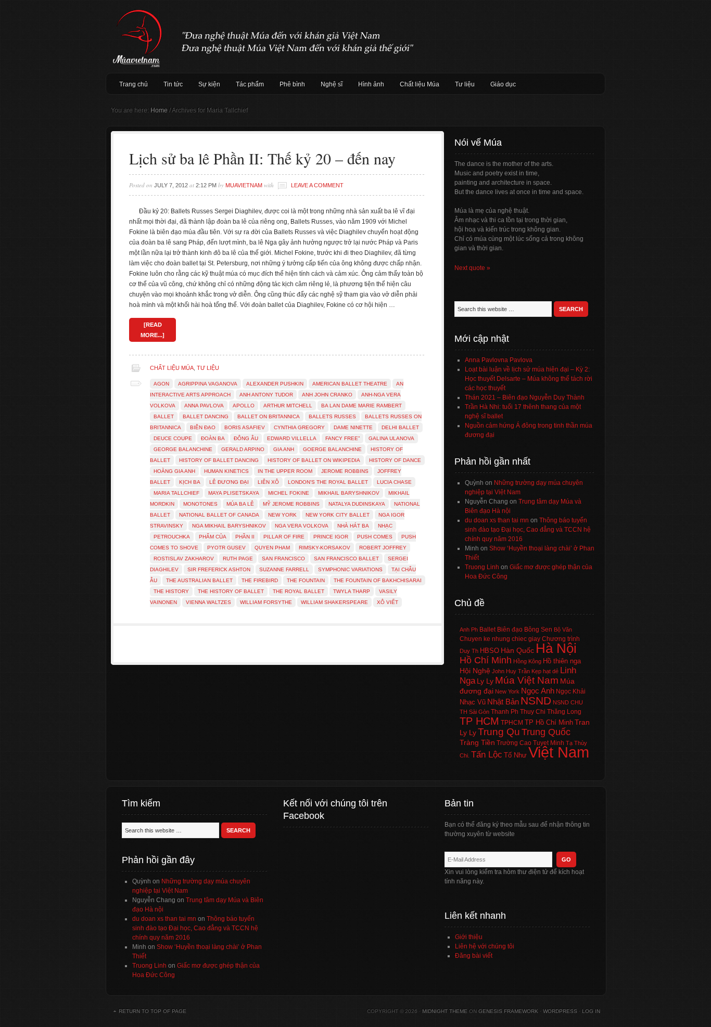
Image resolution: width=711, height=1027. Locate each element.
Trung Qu (499, 731)
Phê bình (292, 84)
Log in (591, 1011)
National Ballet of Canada (219, 515)
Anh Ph (469, 629)
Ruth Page (238, 558)
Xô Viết (387, 602)
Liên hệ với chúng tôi (484, 946)
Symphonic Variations (350, 569)
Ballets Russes (332, 416)
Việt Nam (558, 752)
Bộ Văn (563, 629)
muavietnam (243, 185)
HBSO (489, 650)
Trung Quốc (546, 732)
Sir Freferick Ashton (218, 569)
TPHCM (512, 722)
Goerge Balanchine (332, 449)
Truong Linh (482, 567)
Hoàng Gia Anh (174, 471)
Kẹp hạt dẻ (544, 671)
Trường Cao (514, 743)
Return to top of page (152, 1011)
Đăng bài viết (473, 955)
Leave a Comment (317, 185)
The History (171, 591)
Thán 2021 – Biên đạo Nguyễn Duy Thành (525, 397)
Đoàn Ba (213, 438)
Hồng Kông (527, 661)
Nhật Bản (503, 702)
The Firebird (260, 580)
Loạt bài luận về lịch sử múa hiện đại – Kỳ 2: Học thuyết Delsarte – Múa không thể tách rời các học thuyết (528, 379)
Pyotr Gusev (226, 547)
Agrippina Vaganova (207, 384)
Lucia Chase (394, 482)
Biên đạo (202, 427)
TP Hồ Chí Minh (549, 722)
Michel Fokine (288, 493)
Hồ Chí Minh (486, 659)
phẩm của (212, 537)
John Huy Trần (511, 671)
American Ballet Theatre (349, 384)
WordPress (560, 1011)
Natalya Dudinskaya (356, 504)
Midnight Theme (444, 1011)
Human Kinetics (226, 471)
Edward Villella (291, 438)
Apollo (244, 405)
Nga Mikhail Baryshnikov (229, 526)
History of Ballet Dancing (219, 460)
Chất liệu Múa (419, 84)
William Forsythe (266, 602)
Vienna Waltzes (208, 602)
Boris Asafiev (244, 427)
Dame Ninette (353, 427)
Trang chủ (133, 84)
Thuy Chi (532, 711)
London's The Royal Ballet (328, 482)
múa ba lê (240, 504)
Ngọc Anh (537, 690)
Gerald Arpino (242, 449)
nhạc (385, 526)
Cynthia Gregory (299, 427)
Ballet (164, 416)
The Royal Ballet (298, 591)
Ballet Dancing (205, 416)
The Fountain (306, 580)
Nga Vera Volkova (301, 526)
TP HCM (479, 721)
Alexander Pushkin (274, 384)
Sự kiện (209, 84)
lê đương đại (229, 482)
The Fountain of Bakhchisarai (378, 580)
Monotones (200, 504)
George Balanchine (183, 449)
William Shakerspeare (334, 602)
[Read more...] (152, 330)
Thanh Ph (504, 711)
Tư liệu (465, 84)
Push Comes (374, 537)
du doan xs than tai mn (497, 520)
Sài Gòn (479, 712)
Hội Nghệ (475, 670)
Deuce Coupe (173, 438)
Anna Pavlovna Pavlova (498, 360)
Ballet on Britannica (268, 416)
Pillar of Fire (283, 537)
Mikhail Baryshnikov (348, 493)
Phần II (245, 537)
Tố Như (515, 755)
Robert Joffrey (383, 547)
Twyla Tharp (351, 591)
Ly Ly (485, 681)
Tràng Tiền (477, 742)
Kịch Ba (189, 482)
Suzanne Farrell (284, 569)
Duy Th (469, 651)
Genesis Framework (508, 1011)
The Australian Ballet (199, 580)
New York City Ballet (338, 515)
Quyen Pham (272, 547)
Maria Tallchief (176, 493)
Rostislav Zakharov (184, 558)
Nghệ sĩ (331, 84)
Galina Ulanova (391, 438)
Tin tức (173, 84)
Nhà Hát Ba (353, 526)
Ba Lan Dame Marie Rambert (361, 405)
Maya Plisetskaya (233, 493)
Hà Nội (556, 648)
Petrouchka (172, 537)
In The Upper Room (285, 471)
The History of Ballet (231, 591)
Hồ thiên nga (562, 661)
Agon (161, 384)
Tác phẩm (250, 84)
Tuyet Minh (548, 743)
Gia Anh (283, 449)
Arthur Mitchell (287, 405)
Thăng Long (564, 711)
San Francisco (283, 558)
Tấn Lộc (486, 755)
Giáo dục (503, 84)
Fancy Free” (342, 438)
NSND (535, 701)
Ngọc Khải (571, 691)
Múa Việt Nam (355, 36)
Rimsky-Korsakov (324, 547)
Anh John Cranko (327, 394)
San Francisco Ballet (346, 558)
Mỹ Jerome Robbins (291, 504)
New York (282, 515)
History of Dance (395, 460)
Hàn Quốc (517, 650)
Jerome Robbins (345, 471)
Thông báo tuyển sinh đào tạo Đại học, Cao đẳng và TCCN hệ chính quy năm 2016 (528, 530)
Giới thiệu (469, 937)
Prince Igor (330, 537)
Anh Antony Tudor (266, 394)
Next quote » (472, 268)
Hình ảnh (371, 84)
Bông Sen (538, 629)
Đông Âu (246, 438)
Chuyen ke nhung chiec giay (500, 638)
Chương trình (561, 639)
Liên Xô (268, 482)
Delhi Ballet (400, 427)
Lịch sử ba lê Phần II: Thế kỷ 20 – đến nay (262, 158)
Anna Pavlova (204, 405)
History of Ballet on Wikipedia (314, 460)
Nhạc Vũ (473, 702)
